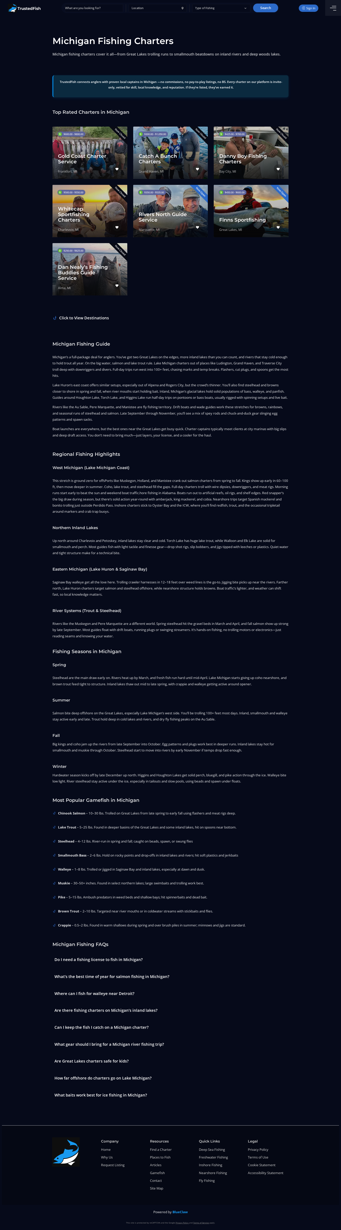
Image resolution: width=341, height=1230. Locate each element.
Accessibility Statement (265, 1173)
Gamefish (157, 1173)
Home (106, 1149)
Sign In (310, 8)
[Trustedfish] (24, 8)
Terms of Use (258, 1157)
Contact (156, 1180)
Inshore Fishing (210, 1165)
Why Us (107, 1157)
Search (265, 8)
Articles (155, 1165)
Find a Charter (161, 1149)
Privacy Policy (258, 1149)
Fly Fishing (207, 1180)
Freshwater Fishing (213, 1157)
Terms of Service (201, 1222)
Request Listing (113, 1165)
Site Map (156, 1188)
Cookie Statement (261, 1165)
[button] (221, 8)
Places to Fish (160, 1157)
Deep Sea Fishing (212, 1149)
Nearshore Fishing (213, 1173)
